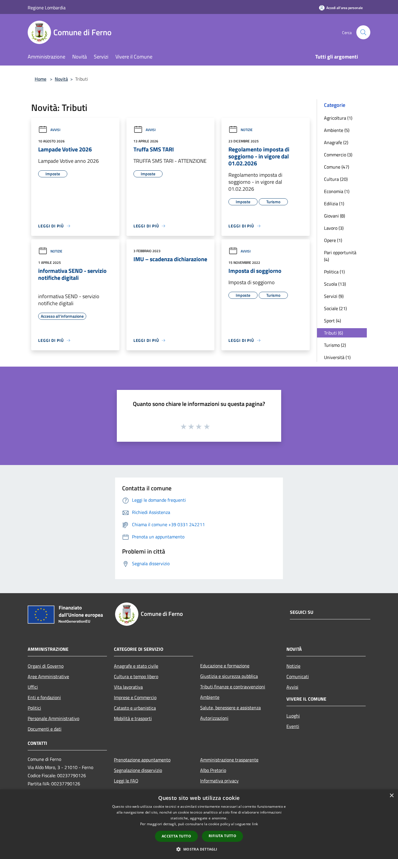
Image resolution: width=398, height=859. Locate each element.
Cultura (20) (336, 179)
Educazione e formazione (224, 665)
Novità (61, 78)
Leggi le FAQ (126, 780)
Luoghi (293, 715)
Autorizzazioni (214, 718)
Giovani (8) (334, 215)
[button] (199, 849)
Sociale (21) (335, 308)
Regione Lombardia (47, 7)
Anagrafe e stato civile (136, 665)
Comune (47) (336, 166)
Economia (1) (336, 191)
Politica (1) (334, 271)
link (255, 823)
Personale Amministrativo (53, 718)
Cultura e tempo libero (136, 676)
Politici (34, 707)
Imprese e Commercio (135, 697)
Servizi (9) (334, 296)
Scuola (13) (335, 283)
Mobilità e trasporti (133, 718)
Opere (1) (333, 240)
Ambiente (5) (336, 130)
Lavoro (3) (334, 228)
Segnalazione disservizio (138, 770)
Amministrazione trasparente (229, 759)
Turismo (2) (335, 345)
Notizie (247, 129)
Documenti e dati (44, 728)
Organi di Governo (46, 665)
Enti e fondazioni (44, 697)
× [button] (391, 795)
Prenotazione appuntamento (142, 759)
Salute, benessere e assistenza (230, 707)
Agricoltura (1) (338, 117)
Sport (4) (332, 320)
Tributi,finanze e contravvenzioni (232, 686)
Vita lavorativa (128, 686)
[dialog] (199, 824)
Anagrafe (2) (336, 142)
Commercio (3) (338, 154)
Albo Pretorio (213, 770)
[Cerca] (363, 32)
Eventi (292, 726)
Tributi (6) (333, 332)
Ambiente (209, 697)
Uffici (33, 686)
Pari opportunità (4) (340, 256)
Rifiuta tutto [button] (222, 835)
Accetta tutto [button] (176, 836)
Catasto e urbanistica (135, 707)
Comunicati (297, 676)
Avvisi (55, 129)
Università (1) (337, 357)
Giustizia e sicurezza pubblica (229, 676)
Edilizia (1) (334, 203)
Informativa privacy (219, 780)
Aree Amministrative (48, 676)
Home (40, 78)
